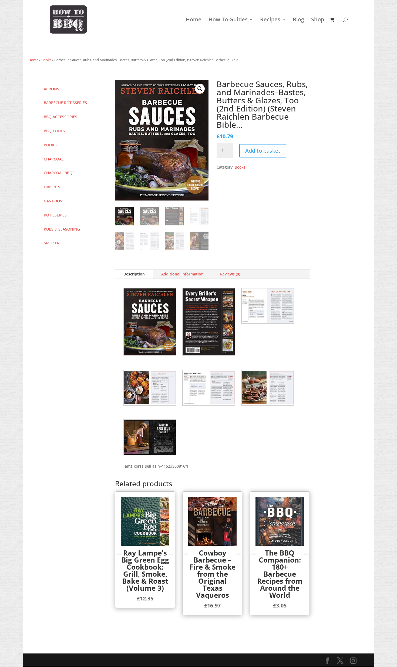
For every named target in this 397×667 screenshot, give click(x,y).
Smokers (53, 242)
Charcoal (53, 159)
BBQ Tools (54, 130)
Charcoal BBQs (59, 172)
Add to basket (262, 150)
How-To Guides (228, 20)
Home (193, 20)
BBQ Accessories (60, 116)
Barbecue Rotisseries (65, 102)
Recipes (270, 20)
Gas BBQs (53, 200)
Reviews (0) (230, 274)
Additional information (182, 274)
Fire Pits (52, 186)
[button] (200, 89)
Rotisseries (55, 215)
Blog (298, 20)
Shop (317, 20)
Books (46, 59)
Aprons (51, 88)
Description (134, 274)
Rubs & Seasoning (62, 229)
